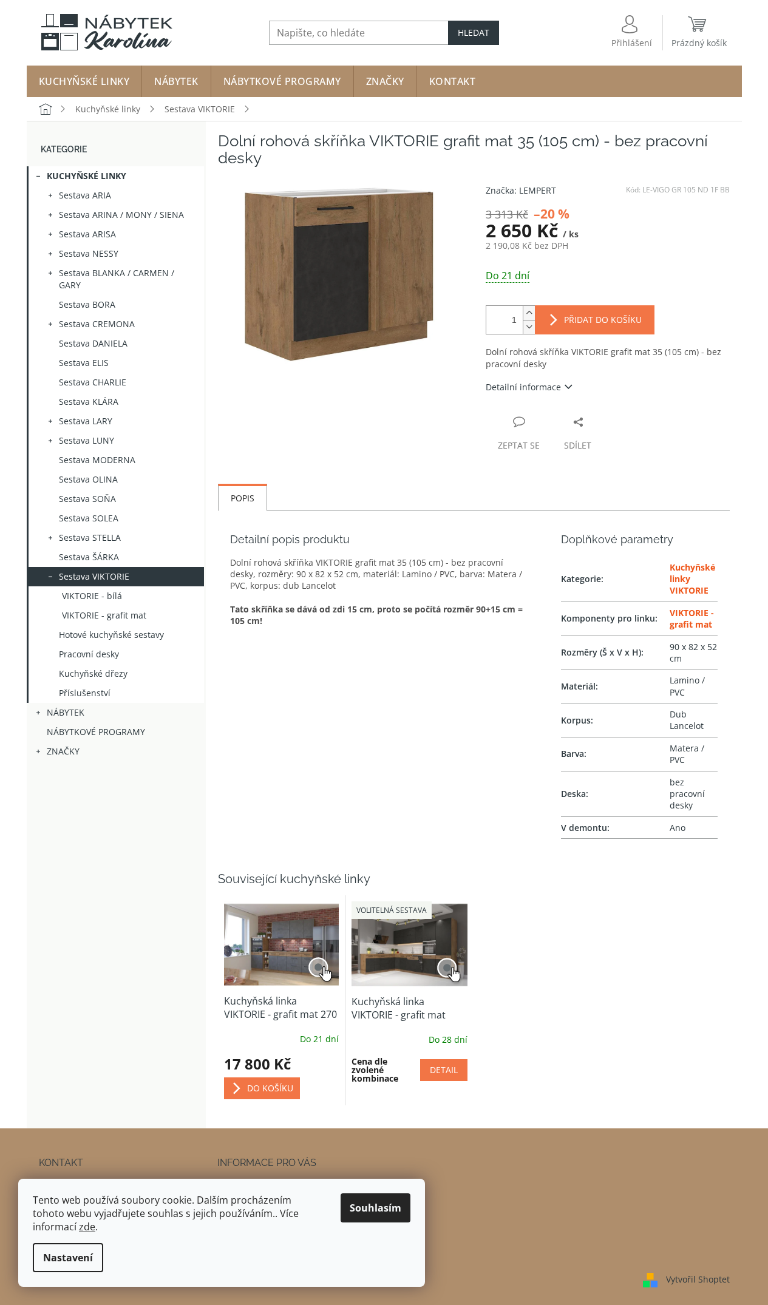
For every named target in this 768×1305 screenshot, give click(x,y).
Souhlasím (375, 1208)
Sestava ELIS (84, 362)
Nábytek (65, 712)
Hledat (473, 32)
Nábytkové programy (96, 731)
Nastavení (68, 1257)
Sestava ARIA (85, 195)
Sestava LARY (85, 421)
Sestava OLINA (88, 479)
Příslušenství (84, 693)
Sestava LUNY (86, 440)
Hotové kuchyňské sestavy (111, 634)
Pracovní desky (89, 654)
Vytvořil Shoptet (698, 1279)
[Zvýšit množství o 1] (529, 313)
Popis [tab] (242, 498)
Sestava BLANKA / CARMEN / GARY (116, 279)
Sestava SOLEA (88, 518)
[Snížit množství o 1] (529, 327)
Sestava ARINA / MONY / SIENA (121, 214)
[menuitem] (84, 81)
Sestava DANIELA (93, 343)
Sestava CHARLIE (92, 382)
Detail (444, 1070)
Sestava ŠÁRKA (89, 557)
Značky (63, 751)
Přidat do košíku (603, 319)
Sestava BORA (87, 304)
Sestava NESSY (88, 253)
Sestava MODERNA (97, 460)
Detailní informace (523, 387)
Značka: (521, 190)
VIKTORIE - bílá (92, 596)
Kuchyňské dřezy (93, 673)
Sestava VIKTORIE (94, 576)
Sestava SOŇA (87, 498)
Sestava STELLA (90, 537)
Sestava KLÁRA (88, 401)
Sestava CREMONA (97, 324)
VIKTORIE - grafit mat (104, 615)
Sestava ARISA (87, 234)
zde (87, 1226)
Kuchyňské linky (86, 175)
